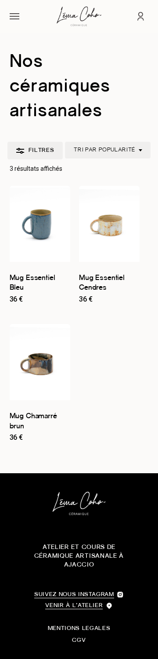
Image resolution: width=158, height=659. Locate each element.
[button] (14, 16)
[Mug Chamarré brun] (40, 362)
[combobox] (108, 150)
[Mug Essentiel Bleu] (40, 224)
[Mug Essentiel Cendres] (109, 224)
